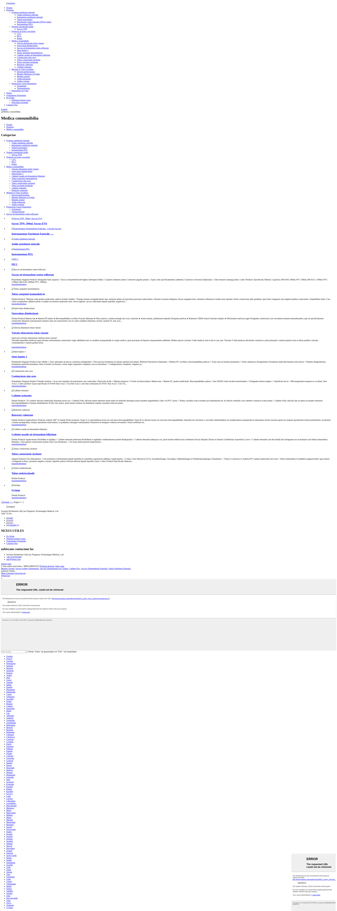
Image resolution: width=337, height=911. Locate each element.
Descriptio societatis (20, 102)
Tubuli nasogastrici (25, 19)
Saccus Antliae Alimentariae (27, 568)
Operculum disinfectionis (27, 46)
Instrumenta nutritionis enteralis (30, 17)
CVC (19, 34)
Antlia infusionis (24, 79)
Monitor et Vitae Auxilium (22, 69)
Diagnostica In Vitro (20, 91)
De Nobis (10, 98)
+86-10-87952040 (13, 557)
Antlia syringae (23, 81)
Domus (9, 8)
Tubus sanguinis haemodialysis (30, 53)
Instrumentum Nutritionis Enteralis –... (33, 233)
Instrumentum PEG (25, 24)
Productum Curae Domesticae (24, 83)
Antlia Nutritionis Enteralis (119, 568)
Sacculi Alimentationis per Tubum (54, 568)
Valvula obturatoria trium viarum (30, 43)
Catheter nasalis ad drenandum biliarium (33, 55)
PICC (19, 36)
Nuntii (9, 93)
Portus (19, 38)
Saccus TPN (22, 29)
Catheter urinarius (24, 67)
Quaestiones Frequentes (16, 95)
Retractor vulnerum (25, 64)
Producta (10, 10)
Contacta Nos (12, 105)
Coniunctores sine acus (26, 57)
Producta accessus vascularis (23, 31)
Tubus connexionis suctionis (28, 60)
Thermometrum (23, 88)
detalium (22, 284)
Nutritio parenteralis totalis (22, 27)
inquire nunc (6, 564)
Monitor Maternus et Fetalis (28, 74)
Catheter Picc (74, 568)
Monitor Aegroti (7, 568)
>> (12, 502)
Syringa (16, 490)
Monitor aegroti (23, 76)
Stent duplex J (23, 50)
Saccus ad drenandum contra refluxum (33, 48)
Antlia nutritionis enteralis (27, 15)
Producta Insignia (47, 566)
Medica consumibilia (20, 41)
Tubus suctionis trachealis (27, 62)
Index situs (59, 566)
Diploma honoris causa (21, 100)
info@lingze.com (13, 559)
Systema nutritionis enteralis (23, 12)
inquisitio (15, 284)
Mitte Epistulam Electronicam (13, 573)
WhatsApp (5, 576)
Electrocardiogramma (26, 72)
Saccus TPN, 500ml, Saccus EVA (29, 223)
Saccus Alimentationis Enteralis (94, 568)
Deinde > (7, 502)
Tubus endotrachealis (23, 473)
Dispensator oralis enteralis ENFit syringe (34, 22)
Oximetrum (21, 86)
